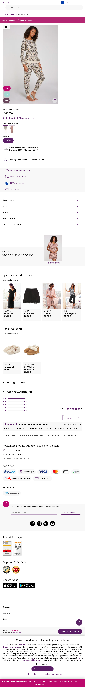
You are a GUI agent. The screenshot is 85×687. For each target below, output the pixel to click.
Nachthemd (53, 263)
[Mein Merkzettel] (77, 2)
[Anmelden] (72, 2)
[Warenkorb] (82, 2)
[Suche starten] (80, 7)
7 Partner (23, 645)
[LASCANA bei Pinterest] (45, 523)
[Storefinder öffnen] (67, 2)
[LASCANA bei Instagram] (39, 523)
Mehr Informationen (53, 674)
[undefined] (79, 302)
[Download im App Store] (10, 585)
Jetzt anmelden (69, 512)
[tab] (5, 129)
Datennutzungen (11, 647)
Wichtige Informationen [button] (13, 224)
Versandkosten (16, 633)
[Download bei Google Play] (27, 585)
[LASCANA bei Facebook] (32, 523)
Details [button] (5, 206)
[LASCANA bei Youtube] (52, 523)
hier (80, 658)
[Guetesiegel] (16, 570)
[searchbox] (41, 7)
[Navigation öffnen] (2, 7)
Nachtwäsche (22, 14)
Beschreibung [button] (8, 200)
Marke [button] (5, 212)
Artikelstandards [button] (9, 218)
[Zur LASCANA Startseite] (7, 2)
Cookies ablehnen (31, 660)
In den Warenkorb (68, 631)
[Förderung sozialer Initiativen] (7, 94)
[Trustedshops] (6, 570)
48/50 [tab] (8, 140)
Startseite (9, 14)
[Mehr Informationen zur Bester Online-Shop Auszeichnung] (7, 548)
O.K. (35, 669)
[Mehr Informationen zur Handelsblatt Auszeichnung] (17, 548)
